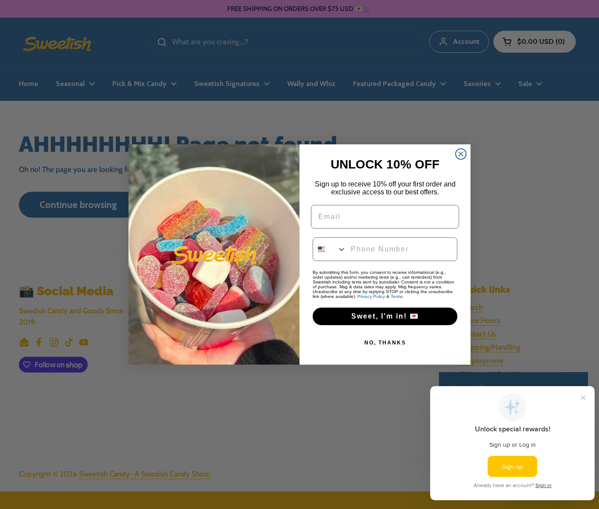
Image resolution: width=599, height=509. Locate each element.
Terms (397, 296)
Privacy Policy (371, 296)
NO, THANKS (385, 343)
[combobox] (329, 249)
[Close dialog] (461, 154)
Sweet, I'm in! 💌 (385, 316)
